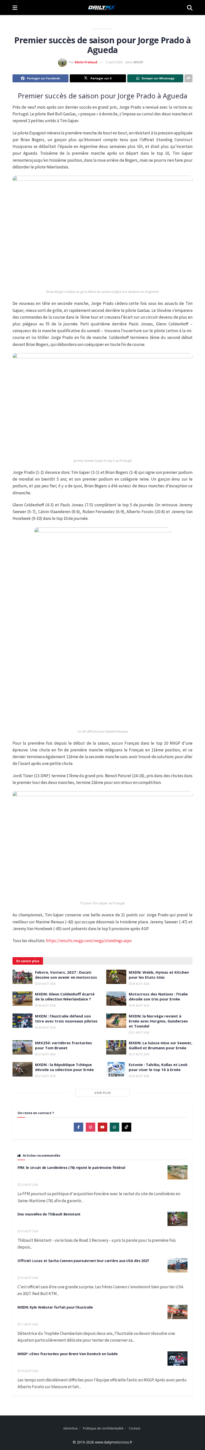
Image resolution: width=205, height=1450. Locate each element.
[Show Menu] (14, 7)
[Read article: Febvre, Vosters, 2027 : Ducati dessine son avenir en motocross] (22, 977)
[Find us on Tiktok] (126, 1127)
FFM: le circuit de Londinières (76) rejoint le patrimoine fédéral (71, 1167)
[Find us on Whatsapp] (114, 1127)
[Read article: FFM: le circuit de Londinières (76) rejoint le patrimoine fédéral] (178, 1172)
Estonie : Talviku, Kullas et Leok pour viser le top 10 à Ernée (158, 1067)
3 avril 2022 (114, 62)
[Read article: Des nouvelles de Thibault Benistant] (178, 1219)
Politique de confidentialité (103, 1428)
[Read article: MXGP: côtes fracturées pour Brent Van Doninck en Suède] (178, 1358)
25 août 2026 (29, 1278)
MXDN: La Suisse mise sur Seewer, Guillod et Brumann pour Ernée (160, 1045)
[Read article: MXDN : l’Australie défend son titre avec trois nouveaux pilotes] (22, 1020)
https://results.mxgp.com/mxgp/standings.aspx (89, 940)
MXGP (138, 62)
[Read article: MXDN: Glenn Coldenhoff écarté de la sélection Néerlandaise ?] (22, 998)
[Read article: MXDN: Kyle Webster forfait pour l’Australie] (178, 1312)
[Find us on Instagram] (90, 1127)
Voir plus (102, 1093)
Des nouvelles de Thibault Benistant (49, 1214)
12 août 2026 (29, 1184)
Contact (134, 1428)
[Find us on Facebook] (78, 1127)
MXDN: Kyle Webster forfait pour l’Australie (55, 1307)
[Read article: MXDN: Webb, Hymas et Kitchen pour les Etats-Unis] (116, 977)
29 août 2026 (47, 983)
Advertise (70, 1428)
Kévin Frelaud (86, 62)
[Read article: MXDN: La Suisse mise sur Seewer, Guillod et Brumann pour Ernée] (116, 1047)
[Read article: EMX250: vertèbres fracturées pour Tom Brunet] (22, 1047)
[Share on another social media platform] (188, 78)
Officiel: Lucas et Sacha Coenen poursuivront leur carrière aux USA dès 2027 (83, 1260)
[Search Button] (189, 7)
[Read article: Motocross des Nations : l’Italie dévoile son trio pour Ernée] (116, 998)
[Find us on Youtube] (102, 1127)
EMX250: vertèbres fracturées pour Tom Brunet (63, 1045)
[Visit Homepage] (102, 8)
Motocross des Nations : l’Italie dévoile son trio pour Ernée (158, 996)
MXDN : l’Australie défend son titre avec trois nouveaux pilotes (66, 1018)
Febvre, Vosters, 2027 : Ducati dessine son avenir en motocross (66, 975)
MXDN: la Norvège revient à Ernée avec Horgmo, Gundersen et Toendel (158, 1020)
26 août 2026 (140, 1076)
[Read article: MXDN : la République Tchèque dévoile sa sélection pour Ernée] (22, 1069)
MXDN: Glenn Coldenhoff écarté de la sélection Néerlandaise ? (64, 996)
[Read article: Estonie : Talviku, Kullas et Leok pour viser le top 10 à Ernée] (116, 1069)
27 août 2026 (140, 1032)
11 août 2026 (29, 1324)
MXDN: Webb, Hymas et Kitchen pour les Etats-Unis (159, 975)
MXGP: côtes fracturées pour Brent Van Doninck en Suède (68, 1353)
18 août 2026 (29, 1371)
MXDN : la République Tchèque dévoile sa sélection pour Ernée (64, 1067)
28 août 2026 (140, 983)
